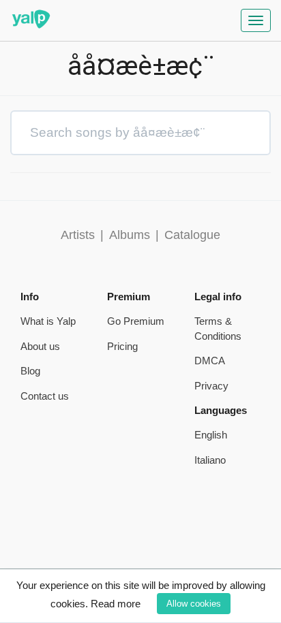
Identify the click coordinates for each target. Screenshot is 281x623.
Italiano (210, 460)
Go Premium (135, 321)
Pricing (122, 346)
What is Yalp (48, 321)
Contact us (44, 396)
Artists (78, 235)
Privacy (211, 386)
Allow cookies (193, 603)
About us (40, 346)
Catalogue (192, 235)
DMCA (209, 360)
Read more (115, 603)
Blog (30, 371)
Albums (129, 235)
